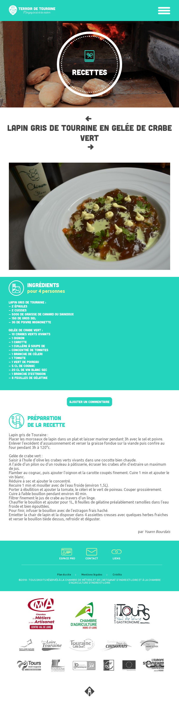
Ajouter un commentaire (89, 402)
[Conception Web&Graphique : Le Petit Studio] (89, 695)
